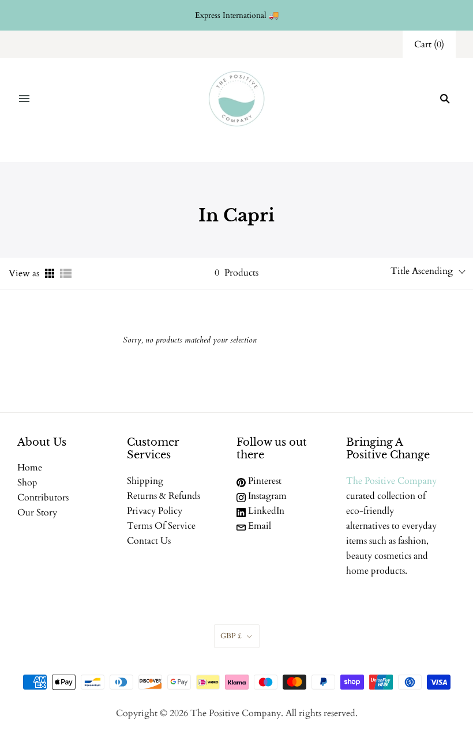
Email (258, 525)
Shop (27, 482)
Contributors (43, 497)
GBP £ (231, 636)
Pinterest (263, 481)
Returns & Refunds (163, 496)
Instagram (266, 496)
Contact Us (149, 540)
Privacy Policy (154, 510)
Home (29, 467)
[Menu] (24, 98)
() (429, 44)
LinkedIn (265, 510)
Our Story (37, 512)
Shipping (145, 481)
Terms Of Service (161, 525)
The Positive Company (391, 481)
